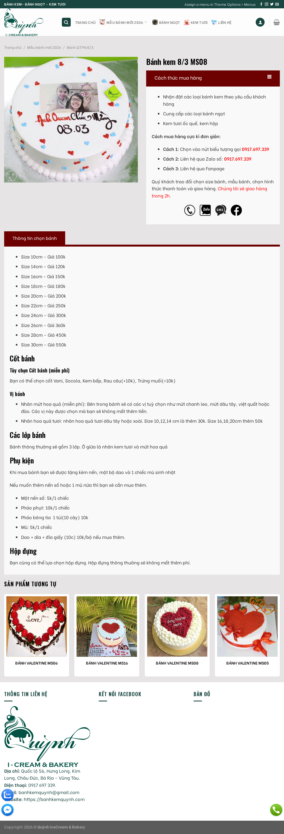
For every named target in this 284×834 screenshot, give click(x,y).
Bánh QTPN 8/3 (80, 47)
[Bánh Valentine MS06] (36, 626)
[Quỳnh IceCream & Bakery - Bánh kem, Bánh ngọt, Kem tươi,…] (28, 22)
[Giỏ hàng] (276, 22)
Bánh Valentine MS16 (107, 662)
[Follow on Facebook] (261, 4)
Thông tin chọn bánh (34, 238)
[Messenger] (7, 810)
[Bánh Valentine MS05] (247, 626)
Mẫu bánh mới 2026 (124, 22)
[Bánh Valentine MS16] (107, 626)
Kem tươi (199, 22)
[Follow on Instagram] (266, 4)
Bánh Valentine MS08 (177, 662)
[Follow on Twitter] (271, 4)
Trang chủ (85, 22)
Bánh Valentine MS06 (36, 662)
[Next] (279, 637)
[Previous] (4, 637)
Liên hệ (224, 22)
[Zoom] (11, 176)
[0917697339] (276, 810)
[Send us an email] (277, 4)
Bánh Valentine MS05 (247, 662)
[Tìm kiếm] (66, 22)
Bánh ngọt (169, 22)
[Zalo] (7, 795)
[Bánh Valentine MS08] (177, 626)
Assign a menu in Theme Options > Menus (219, 4)
